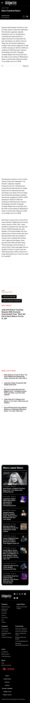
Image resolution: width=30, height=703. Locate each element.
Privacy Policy (7, 694)
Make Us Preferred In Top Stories (11, 300)
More (3, 660)
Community (19, 626)
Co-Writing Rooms (6, 656)
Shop (3, 663)
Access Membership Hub (21, 641)
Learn (3, 649)
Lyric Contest (5, 631)
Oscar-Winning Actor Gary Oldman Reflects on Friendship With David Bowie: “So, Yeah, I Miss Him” (15, 409)
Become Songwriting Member (20, 638)
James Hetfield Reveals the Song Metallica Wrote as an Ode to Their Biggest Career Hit (11, 540)
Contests (5, 626)
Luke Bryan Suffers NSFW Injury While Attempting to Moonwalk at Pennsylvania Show (9, 502)
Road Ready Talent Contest (6, 634)
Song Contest (5, 628)
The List (4, 615)
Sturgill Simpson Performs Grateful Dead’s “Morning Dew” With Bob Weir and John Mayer (10, 516)
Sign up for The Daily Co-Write (22, 607)
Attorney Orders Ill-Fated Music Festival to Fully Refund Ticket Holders (10, 528)
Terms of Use (7, 691)
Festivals (4, 292)
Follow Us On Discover (8, 296)
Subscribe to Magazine (21, 628)
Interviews (4, 613)
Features (5, 604)
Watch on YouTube (6, 665)
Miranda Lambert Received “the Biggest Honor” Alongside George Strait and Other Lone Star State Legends (15, 392)
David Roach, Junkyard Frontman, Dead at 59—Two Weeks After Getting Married (14, 490)
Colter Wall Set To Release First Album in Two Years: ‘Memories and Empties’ (16, 401)
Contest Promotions (7, 637)
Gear (3, 620)
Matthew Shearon (6, 15)
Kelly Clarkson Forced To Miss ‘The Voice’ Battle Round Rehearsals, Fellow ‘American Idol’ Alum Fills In (15, 376)
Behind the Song (6, 606)
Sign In (7, 685)
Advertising (7, 679)
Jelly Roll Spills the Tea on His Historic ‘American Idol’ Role (10, 567)
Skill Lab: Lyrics (5, 654)
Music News (9, 292)
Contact (7, 682)
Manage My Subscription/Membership (21, 644)
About (7, 675)
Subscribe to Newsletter (21, 631)
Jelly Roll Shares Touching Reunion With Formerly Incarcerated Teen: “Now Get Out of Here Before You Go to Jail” (13, 314)
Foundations (5, 651)
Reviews (4, 622)
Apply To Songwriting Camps (20, 634)
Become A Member (7, 688)
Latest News (5, 8)
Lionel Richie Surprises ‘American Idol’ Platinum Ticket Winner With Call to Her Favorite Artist (11, 579)
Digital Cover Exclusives (5, 610)
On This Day (5, 617)
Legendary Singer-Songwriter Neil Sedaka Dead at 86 (15, 384)
